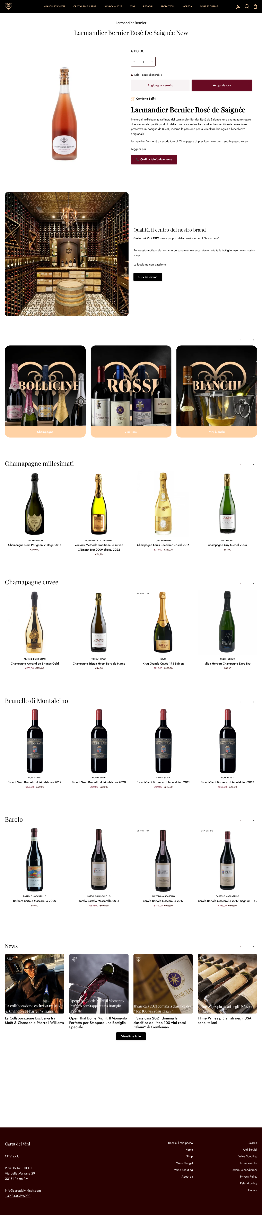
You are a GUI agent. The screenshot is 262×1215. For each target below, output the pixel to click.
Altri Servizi (250, 1150)
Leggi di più (138, 149)
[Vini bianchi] (216, 391)
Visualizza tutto (131, 1036)
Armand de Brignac (35, 658)
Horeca (252, 1190)
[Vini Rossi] (131, 391)
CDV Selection (147, 277)
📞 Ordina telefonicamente (154, 159)
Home (189, 1150)
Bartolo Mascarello (34, 896)
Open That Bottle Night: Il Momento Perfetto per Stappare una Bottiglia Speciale (98, 1022)
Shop (189, 1156)
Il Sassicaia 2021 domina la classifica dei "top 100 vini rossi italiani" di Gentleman (159, 1022)
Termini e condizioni (244, 1170)
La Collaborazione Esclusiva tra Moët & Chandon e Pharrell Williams (34, 1020)
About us (187, 1176)
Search (252, 1143)
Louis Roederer (163, 540)
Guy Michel (227, 540)
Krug (163, 658)
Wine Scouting (183, 1170)
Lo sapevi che (248, 1163)
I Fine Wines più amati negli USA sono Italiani (224, 1020)
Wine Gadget (184, 1163)
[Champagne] (45, 391)
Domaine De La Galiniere (99, 540)
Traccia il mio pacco (180, 1143)
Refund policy (248, 1183)
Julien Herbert (227, 658)
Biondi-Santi (34, 777)
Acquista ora (222, 85)
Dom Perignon (35, 540)
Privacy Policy (248, 1176)
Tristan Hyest (98, 658)
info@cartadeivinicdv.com (23, 1190)
